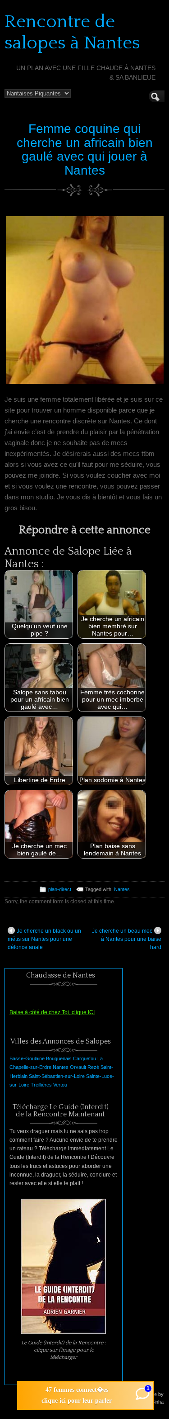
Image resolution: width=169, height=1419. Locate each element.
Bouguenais (59, 1058)
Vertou (60, 1084)
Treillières (41, 1084)
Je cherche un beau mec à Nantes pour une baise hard (126, 939)
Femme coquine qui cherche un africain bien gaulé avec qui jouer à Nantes (85, 149)
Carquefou (84, 1058)
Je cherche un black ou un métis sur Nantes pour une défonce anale (44, 939)
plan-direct (59, 889)
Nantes (122, 889)
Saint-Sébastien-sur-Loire (57, 1076)
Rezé (93, 1067)
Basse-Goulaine (27, 1058)
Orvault (78, 1067)
